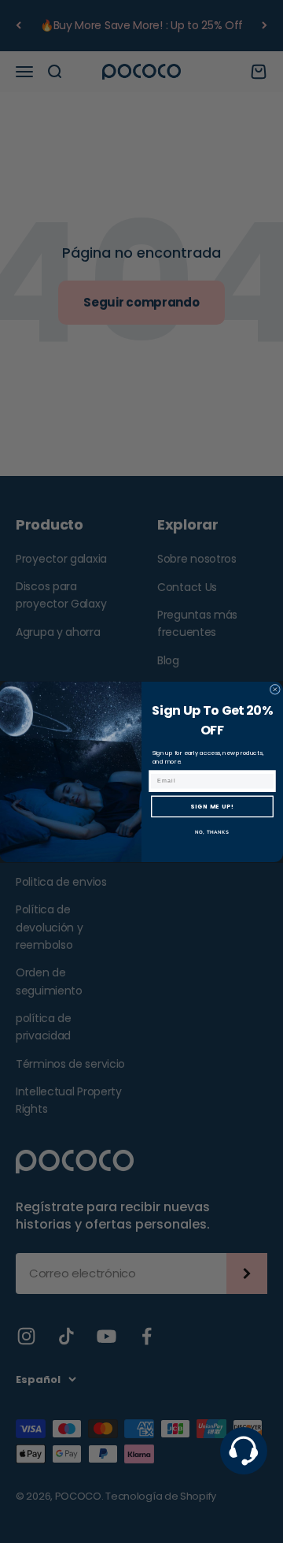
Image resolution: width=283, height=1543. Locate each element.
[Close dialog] (274, 689)
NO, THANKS (212, 832)
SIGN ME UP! (212, 806)
